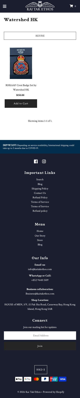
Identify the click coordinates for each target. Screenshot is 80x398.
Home (40, 231)
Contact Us (40, 193)
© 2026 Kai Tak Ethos (29, 392)
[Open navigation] (5, 6)
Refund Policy (40, 197)
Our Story (40, 235)
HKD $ (41, 369)
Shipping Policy (40, 188)
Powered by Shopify (53, 392)
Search (39, 179)
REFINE (40, 36)
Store (40, 240)
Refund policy (40, 211)
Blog (40, 184)
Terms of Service (40, 202)
